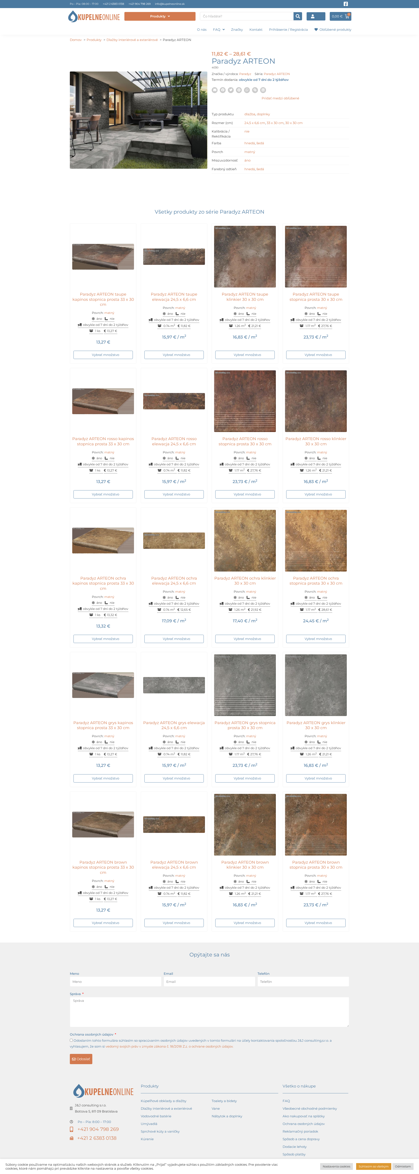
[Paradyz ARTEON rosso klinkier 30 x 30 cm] (316, 401)
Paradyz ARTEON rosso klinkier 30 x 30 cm (315, 441)
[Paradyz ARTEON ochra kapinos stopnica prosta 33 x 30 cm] (103, 541)
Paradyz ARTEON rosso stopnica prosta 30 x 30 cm (245, 441)
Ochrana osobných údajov (92, 1034)
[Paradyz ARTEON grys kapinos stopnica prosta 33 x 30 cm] (103, 685)
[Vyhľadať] (298, 16)
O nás (201, 29)
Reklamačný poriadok (300, 1131)
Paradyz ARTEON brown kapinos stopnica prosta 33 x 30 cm (103, 867)
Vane (216, 1108)
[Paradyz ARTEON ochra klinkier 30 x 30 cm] (245, 541)
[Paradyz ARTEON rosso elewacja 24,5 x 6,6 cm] (174, 401)
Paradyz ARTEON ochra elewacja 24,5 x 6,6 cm (174, 581)
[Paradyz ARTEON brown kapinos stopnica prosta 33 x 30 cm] (103, 825)
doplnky (263, 114)
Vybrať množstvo (105, 355)
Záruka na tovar (295, 1162)
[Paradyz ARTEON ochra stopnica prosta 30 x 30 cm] (316, 541)
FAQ (216, 29)
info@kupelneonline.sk (170, 3)
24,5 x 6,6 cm (254, 123)
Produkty (158, 16)
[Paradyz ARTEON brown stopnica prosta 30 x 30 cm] (316, 825)
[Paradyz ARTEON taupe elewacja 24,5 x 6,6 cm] (174, 257)
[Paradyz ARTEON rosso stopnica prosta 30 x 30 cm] (245, 401)
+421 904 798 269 (140, 3)
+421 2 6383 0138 (113, 3)
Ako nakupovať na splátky (304, 1116)
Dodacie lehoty (295, 1147)
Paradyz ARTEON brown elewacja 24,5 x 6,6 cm (174, 865)
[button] (215, 90)
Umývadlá (149, 1124)
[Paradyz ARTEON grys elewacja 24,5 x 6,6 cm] (174, 685)
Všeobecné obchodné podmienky (310, 1108)
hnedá (249, 143)
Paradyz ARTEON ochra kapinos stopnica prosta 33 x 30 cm (103, 583)
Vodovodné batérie (156, 1116)
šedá (260, 143)
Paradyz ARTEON (277, 74)
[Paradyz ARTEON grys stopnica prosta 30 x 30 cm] (245, 685)
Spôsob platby (294, 1154)
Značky (237, 29)
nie (246, 131)
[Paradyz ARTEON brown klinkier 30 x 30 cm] (245, 825)
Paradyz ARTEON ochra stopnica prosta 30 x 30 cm (316, 581)
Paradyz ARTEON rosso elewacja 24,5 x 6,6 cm (174, 441)
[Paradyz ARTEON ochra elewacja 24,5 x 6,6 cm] (174, 541)
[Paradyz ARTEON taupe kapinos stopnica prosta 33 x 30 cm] (103, 257)
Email (168, 974)
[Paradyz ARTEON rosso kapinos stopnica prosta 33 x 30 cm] (103, 401)
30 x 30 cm (294, 123)
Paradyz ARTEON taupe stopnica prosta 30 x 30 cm (316, 297)
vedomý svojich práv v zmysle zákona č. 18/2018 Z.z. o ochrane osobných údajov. (169, 1046)
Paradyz (245, 74)
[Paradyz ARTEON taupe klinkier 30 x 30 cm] (245, 257)
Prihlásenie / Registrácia (288, 29)
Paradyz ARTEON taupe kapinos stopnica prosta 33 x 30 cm (103, 299)
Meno (74, 974)
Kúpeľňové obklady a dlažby (163, 1101)
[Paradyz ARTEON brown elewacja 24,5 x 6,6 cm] (174, 825)
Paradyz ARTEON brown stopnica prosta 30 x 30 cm (316, 865)
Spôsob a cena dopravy (301, 1139)
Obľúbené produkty (334, 29)
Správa (76, 994)
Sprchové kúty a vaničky (160, 1131)
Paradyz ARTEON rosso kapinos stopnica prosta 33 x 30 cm (103, 441)
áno (247, 160)
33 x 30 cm (275, 123)
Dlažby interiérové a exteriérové (166, 1108)
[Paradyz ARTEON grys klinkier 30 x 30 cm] (316, 685)
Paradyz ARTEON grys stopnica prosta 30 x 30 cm (245, 725)
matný (249, 152)
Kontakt (256, 29)
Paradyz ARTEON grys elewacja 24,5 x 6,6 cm (174, 725)
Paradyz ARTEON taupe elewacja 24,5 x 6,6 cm (174, 297)
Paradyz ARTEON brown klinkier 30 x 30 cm (245, 865)
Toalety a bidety (224, 1101)
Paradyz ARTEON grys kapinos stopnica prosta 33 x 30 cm (103, 725)
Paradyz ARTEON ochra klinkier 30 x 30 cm (245, 581)
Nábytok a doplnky (227, 1116)
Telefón (264, 974)
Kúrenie (147, 1139)
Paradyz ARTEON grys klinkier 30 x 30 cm (316, 725)
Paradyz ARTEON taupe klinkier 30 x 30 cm (245, 297)
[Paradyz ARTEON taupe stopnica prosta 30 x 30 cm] (316, 257)
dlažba (249, 114)
